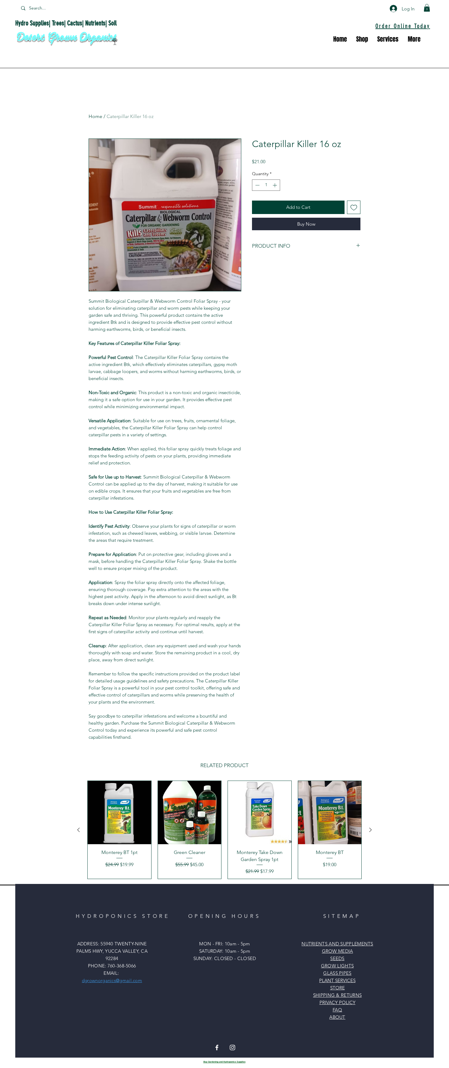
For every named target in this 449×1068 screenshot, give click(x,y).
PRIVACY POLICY (337, 1002)
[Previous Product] (78, 829)
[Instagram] (232, 1047)
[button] (427, 8)
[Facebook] (217, 1047)
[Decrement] (257, 185)
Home (95, 116)
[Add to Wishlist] (354, 207)
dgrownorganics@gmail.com (112, 980)
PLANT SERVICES (337, 980)
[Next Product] (370, 829)
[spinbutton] (266, 185)
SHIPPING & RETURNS (337, 995)
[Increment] (275, 185)
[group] (224, 829)
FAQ (337, 1010)
